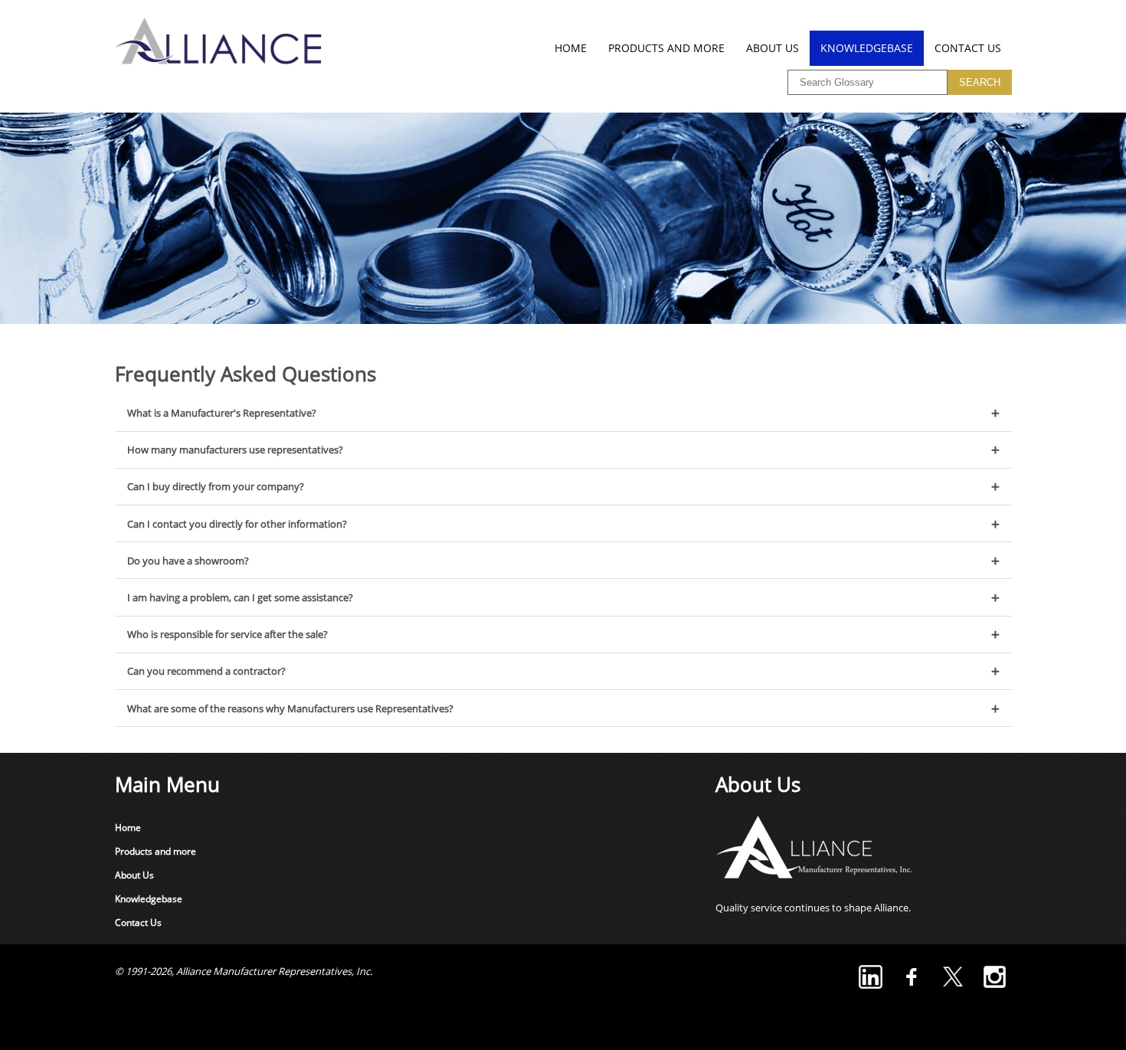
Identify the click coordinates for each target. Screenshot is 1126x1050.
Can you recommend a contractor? (206, 671)
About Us (772, 48)
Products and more (666, 48)
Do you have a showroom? (188, 561)
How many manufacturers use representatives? (235, 449)
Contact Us (968, 48)
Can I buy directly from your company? (215, 486)
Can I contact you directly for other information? (237, 524)
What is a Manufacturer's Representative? (221, 413)
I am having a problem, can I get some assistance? (240, 597)
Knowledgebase (866, 48)
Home (571, 48)
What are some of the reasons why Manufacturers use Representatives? (290, 708)
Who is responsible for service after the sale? (227, 634)
